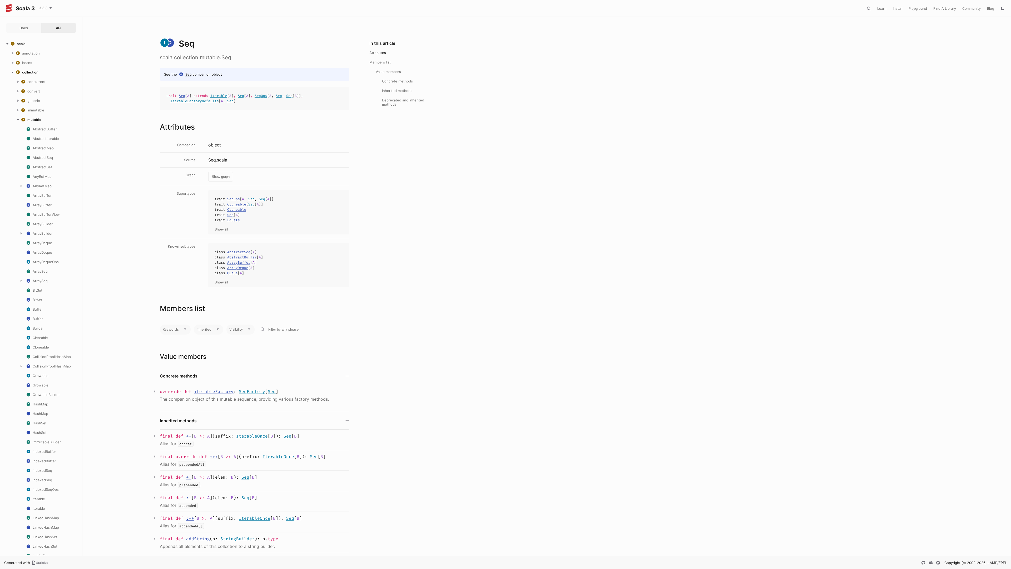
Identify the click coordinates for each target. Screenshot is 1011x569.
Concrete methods (397, 81)
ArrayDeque (237, 268)
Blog (990, 8)
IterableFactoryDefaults (194, 101)
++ (188, 436)
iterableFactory (214, 391)
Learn (881, 8)
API (58, 28)
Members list (380, 62)
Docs (23, 28)
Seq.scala (217, 160)
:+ (188, 498)
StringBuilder (237, 539)
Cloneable (236, 204)
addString (198, 539)
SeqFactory (252, 391)
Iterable (218, 96)
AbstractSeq (238, 252)
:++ (190, 518)
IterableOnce (252, 436)
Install (897, 8)
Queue (232, 273)
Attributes (377, 53)
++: (214, 456)
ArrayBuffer (238, 262)
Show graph (221, 177)
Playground (918, 8)
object (214, 145)
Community (971, 8)
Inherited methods (397, 91)
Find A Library (944, 8)
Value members (388, 72)
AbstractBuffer (242, 257)
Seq (188, 74)
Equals (233, 220)
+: (188, 477)
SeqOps (261, 96)
